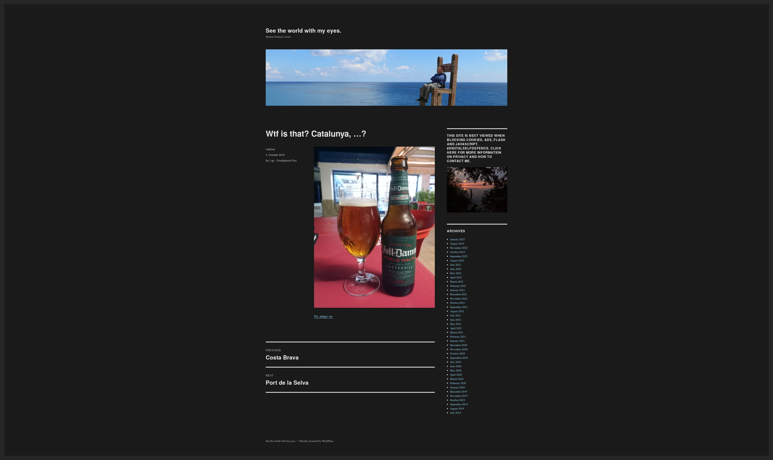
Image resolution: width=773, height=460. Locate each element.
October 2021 (457, 303)
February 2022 (458, 286)
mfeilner (270, 149)
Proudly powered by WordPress (316, 441)
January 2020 (457, 387)
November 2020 (459, 349)
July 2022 (455, 264)
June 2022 (455, 269)
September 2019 (459, 404)
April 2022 (456, 277)
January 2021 (457, 341)
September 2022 (459, 256)
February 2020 (458, 383)
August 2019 (457, 408)
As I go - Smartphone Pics (281, 160)
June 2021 (455, 319)
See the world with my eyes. (303, 30)
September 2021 (459, 307)
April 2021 (456, 328)
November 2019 (459, 396)
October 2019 (457, 400)
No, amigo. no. (323, 316)
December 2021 (458, 294)
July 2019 (455, 412)
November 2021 (459, 298)
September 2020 (459, 358)
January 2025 (457, 239)
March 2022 (456, 281)
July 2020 (455, 362)
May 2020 (455, 370)
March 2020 (456, 379)
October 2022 (457, 252)
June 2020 (455, 366)
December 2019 (458, 391)
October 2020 (457, 353)
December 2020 (458, 345)
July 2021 (455, 315)
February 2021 (458, 336)
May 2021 (455, 324)
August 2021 (457, 311)
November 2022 (459, 248)
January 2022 (457, 290)
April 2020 (456, 374)
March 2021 (456, 332)
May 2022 (455, 273)
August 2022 (457, 260)
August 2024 (457, 243)
